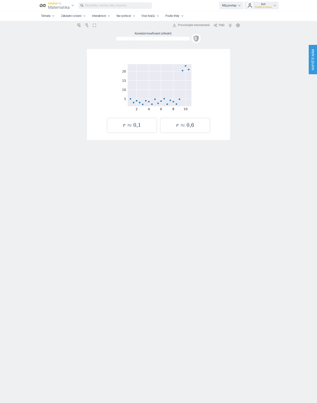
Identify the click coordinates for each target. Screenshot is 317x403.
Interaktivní (99, 16)
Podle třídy (172, 16)
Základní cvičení (71, 16)
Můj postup (229, 5)
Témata (45, 16)
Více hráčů (148, 16)
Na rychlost (123, 16)
